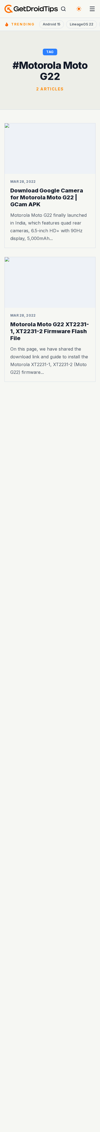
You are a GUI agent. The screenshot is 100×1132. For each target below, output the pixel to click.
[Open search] (63, 8)
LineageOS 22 (81, 24)
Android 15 (51, 24)
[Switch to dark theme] (78, 8)
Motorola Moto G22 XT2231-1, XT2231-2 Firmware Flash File (49, 331)
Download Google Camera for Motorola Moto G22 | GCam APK (46, 197)
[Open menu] (92, 9)
